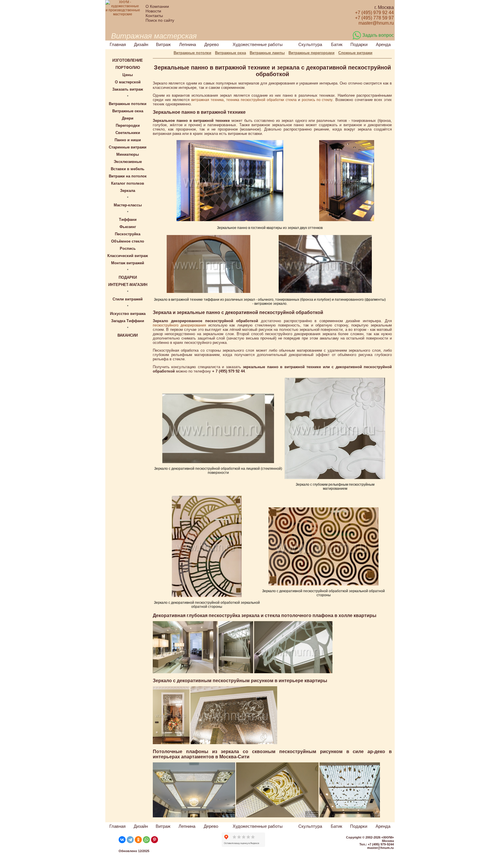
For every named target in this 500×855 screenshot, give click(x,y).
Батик (337, 44)
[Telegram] (130, 839)
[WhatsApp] (146, 839)
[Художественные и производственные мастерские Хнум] (122, 14)
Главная (118, 44)
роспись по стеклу (317, 100)
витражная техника (207, 100)
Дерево (211, 44)
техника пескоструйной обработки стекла (261, 100)
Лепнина (187, 44)
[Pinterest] (154, 839)
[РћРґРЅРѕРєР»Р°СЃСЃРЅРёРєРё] (138, 839)
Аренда (383, 44)
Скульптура (310, 44)
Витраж (163, 44)
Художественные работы (258, 44)
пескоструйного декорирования (179, 325)
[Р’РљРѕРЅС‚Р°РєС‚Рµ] (122, 839)
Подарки (358, 44)
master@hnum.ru (380, 848)
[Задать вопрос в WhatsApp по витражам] (356, 38)
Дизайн (141, 44)
